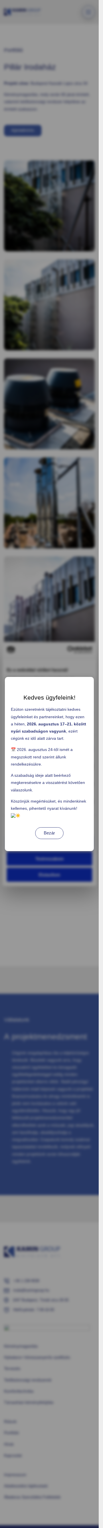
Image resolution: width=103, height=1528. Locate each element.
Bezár (49, 833)
